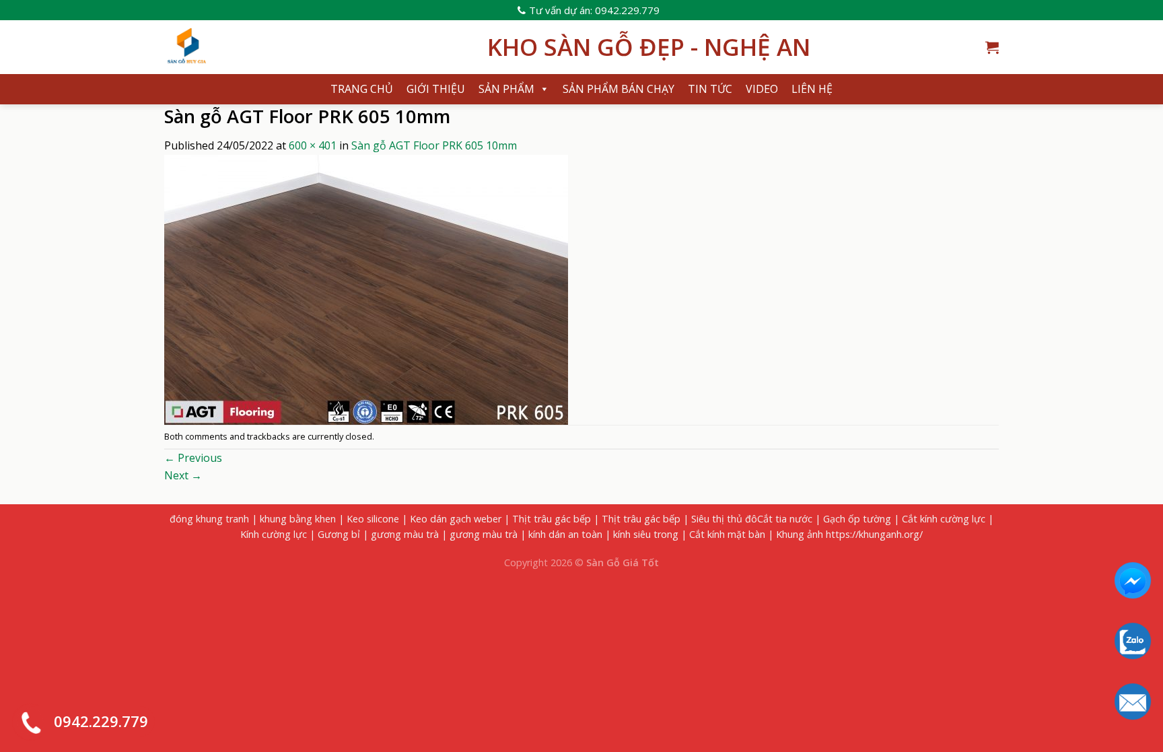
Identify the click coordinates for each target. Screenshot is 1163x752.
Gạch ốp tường (857, 518)
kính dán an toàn (565, 534)
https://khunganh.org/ (874, 534)
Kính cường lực (273, 534)
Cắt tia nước (784, 518)
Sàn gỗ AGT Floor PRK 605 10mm (434, 145)
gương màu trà (405, 534)
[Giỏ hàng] (992, 47)
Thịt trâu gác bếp (551, 518)
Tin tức (710, 88)
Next (183, 475)
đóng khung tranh (209, 518)
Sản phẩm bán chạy (618, 88)
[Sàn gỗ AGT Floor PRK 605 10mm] (366, 288)
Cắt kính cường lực (943, 518)
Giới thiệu (436, 88)
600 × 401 (313, 145)
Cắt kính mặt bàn (727, 534)
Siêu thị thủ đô (724, 518)
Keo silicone (373, 518)
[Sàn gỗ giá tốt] (315, 47)
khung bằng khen (298, 518)
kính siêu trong (645, 534)
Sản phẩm (506, 88)
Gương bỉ (339, 534)
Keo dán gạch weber (455, 518)
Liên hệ (812, 88)
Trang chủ (361, 88)
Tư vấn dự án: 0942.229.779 (594, 10)
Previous (193, 457)
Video (762, 88)
